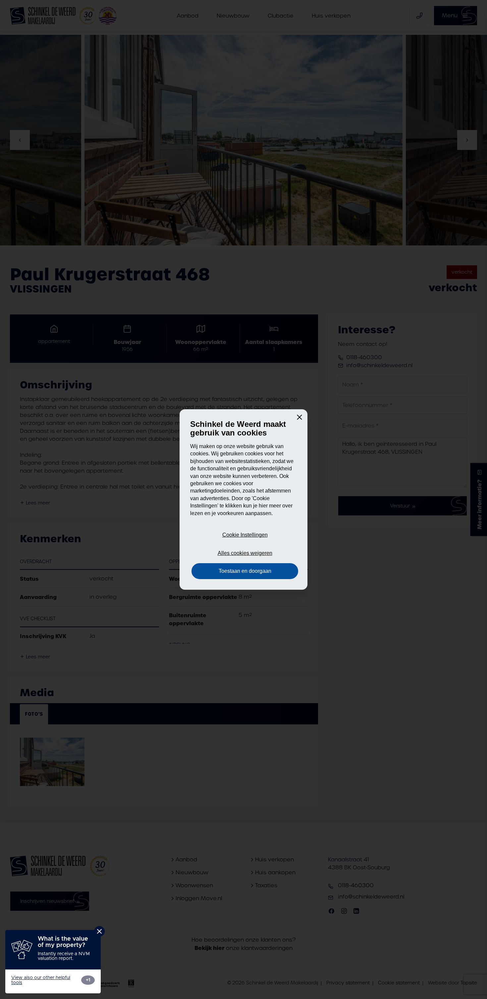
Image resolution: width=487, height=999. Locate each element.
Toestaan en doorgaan (245, 571)
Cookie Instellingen (245, 535)
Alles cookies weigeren (245, 553)
